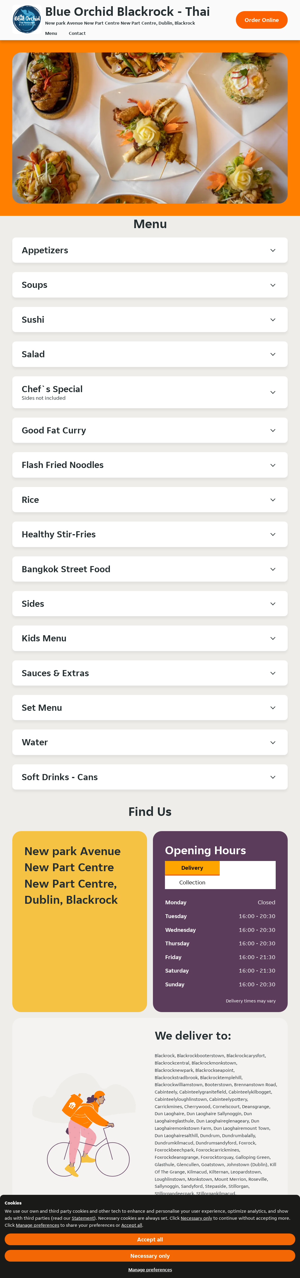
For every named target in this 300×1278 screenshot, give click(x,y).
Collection (192, 882)
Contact (77, 33)
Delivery (192, 868)
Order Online (262, 20)
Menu (51, 33)
